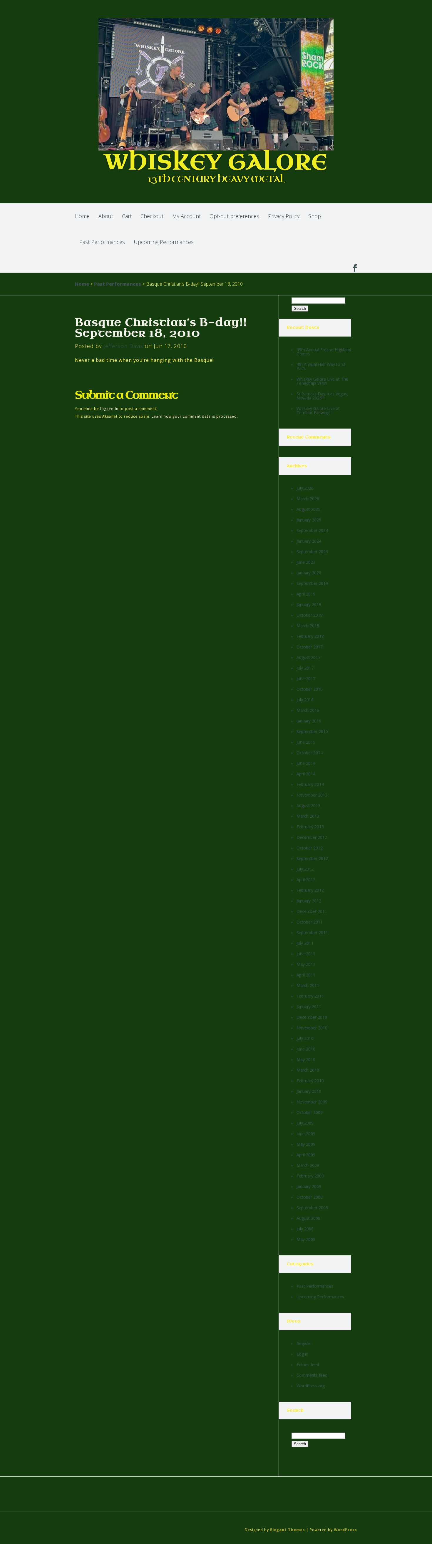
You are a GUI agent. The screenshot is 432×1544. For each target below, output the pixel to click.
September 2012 (312, 858)
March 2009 (308, 1165)
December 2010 (312, 1017)
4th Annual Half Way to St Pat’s (321, 366)
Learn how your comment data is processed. (195, 416)
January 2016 (309, 721)
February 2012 (310, 890)
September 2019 (312, 583)
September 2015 (312, 731)
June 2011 (306, 953)
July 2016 (305, 699)
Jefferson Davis (123, 345)
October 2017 (310, 647)
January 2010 (309, 1091)
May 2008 (306, 1239)
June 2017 (306, 678)
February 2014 (310, 784)
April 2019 (306, 594)
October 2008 (310, 1197)
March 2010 (308, 1070)
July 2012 (305, 869)
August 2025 (308, 509)
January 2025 (309, 520)
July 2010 (305, 1038)
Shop (314, 216)
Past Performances (102, 241)
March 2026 (308, 498)
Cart (127, 216)
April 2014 (306, 774)
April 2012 (306, 879)
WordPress (345, 1529)
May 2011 (306, 964)
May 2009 (306, 1144)
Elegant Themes (287, 1529)
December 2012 (312, 837)
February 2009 (310, 1176)
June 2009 (306, 1133)
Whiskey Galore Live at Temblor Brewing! (318, 410)
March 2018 (308, 625)
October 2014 (310, 752)
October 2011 (310, 922)
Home (82, 216)
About (105, 216)
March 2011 (308, 985)
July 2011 (305, 943)
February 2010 (310, 1080)
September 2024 (312, 530)
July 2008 (305, 1229)
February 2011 (310, 996)
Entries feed (308, 1364)
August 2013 (308, 805)
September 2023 (312, 551)
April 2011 (306, 975)
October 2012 (310, 848)
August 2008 (308, 1218)
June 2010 (306, 1049)
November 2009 (312, 1102)
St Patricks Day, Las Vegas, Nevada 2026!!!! (322, 396)
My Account (186, 216)
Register (304, 1343)
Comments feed (312, 1375)
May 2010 (306, 1059)
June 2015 (306, 742)
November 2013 (312, 795)
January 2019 (309, 604)
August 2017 (308, 657)
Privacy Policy (283, 216)
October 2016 (310, 689)
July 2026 (305, 488)
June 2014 (306, 763)
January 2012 (309, 901)
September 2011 (312, 932)
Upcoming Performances (164, 241)
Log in (302, 1354)
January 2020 (309, 573)
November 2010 (312, 1028)
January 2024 (309, 541)
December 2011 (312, 911)
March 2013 (308, 816)
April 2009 (306, 1154)
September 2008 (312, 1207)
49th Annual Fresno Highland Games (324, 352)
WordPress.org (311, 1386)
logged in (109, 408)
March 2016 (308, 710)
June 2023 (306, 562)
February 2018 (310, 636)
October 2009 (310, 1112)
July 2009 (305, 1123)
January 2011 (309, 1006)
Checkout (151, 216)
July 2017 (305, 668)
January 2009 (309, 1186)
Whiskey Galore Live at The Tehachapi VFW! (322, 381)
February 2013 (310, 826)
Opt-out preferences (234, 216)
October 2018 (310, 615)
